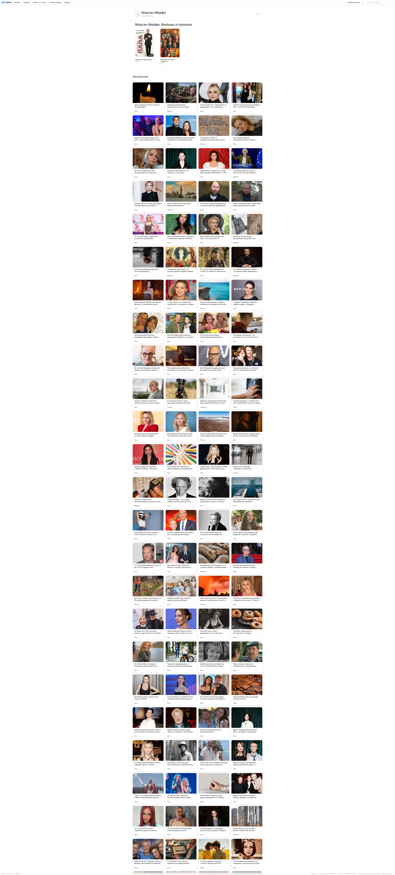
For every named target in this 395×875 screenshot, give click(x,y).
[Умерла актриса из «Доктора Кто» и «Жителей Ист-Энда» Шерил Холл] (214, 657)
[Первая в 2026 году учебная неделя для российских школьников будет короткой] (181, 591)
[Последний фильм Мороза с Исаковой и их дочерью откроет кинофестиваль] (181, 361)
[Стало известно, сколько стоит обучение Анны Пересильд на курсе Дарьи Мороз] (181, 689)
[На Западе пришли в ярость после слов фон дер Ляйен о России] (246, 163)
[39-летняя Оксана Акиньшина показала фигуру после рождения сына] (181, 821)
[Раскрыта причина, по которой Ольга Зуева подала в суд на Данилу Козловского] (246, 361)
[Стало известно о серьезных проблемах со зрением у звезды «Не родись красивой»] (181, 295)
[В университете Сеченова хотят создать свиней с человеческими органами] (214, 558)
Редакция (313, 873)
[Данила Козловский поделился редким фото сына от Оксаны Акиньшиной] (214, 492)
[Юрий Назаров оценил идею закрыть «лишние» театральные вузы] (181, 722)
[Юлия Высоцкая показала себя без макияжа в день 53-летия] (181, 426)
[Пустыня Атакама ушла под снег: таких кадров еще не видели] (214, 426)
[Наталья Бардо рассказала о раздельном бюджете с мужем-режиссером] (181, 328)
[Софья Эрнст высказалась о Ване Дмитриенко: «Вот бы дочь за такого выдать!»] (214, 459)
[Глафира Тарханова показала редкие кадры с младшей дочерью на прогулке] (246, 295)
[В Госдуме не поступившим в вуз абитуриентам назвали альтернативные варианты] (246, 492)
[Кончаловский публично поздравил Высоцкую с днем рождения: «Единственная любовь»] (148, 328)
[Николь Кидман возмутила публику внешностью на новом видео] (148, 393)
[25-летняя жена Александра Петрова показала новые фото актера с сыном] (214, 689)
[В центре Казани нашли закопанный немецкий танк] (246, 229)
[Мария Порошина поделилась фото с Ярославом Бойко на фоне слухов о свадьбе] (148, 130)
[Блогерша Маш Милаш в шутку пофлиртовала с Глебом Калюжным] (148, 755)
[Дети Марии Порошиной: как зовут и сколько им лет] (214, 229)
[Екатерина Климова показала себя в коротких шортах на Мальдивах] (148, 525)
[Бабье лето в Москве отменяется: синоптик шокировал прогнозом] (246, 459)
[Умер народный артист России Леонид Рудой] (148, 97)
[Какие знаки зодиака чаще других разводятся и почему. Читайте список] (214, 788)
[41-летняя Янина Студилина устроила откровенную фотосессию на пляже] (148, 229)
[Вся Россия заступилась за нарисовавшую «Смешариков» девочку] (181, 459)
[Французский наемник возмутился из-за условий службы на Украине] (181, 97)
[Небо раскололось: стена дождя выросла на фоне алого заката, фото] (214, 591)
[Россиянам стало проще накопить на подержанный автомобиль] (181, 854)
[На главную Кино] (8, 2)
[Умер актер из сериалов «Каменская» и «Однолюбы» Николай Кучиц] (246, 657)
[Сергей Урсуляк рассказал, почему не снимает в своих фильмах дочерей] (246, 558)
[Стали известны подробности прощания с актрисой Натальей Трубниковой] (246, 854)
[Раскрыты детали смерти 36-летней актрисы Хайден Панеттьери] (148, 426)
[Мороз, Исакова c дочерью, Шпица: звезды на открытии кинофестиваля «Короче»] (246, 788)
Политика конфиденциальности (346, 873)
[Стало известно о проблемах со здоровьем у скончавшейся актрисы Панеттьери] (214, 97)
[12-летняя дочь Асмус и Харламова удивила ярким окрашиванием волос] (148, 821)
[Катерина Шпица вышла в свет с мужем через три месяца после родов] (148, 722)
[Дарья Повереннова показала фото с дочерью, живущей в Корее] (246, 722)
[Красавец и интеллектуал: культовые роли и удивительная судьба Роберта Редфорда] (181, 755)
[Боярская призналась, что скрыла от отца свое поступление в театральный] (181, 163)
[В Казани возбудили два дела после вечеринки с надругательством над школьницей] (148, 262)
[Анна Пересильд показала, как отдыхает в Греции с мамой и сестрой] (246, 525)
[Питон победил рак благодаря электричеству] (246, 689)
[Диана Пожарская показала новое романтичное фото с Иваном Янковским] (246, 755)
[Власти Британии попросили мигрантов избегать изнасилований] (181, 196)
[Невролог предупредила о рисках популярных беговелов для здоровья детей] (181, 657)
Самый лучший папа (143, 59)
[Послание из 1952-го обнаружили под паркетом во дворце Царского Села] (214, 130)
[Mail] (3, 2)
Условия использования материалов (369, 873)
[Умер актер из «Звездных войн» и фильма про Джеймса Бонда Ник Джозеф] (148, 854)
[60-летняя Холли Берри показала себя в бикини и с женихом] (214, 755)
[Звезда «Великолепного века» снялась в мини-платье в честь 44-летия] (181, 624)
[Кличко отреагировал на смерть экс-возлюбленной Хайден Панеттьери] (181, 525)
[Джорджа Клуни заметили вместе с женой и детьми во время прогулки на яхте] (181, 558)
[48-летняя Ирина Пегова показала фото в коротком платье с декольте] (148, 163)
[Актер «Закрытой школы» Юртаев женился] (214, 722)
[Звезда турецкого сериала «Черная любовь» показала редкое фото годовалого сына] (148, 459)
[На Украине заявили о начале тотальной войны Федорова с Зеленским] (246, 262)
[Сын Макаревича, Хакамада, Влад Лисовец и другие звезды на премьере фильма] (214, 821)
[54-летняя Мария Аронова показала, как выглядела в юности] (214, 525)
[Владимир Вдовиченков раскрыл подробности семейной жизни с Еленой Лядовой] (181, 130)
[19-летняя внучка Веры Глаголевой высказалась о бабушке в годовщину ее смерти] (214, 328)
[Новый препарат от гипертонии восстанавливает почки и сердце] (246, 393)
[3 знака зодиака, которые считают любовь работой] (214, 854)
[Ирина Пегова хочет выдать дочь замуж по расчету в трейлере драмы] (246, 426)
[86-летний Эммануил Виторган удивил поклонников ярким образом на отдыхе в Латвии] (148, 361)
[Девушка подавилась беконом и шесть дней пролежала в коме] (214, 393)
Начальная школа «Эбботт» (167, 60)
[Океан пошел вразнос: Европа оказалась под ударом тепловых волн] (214, 295)
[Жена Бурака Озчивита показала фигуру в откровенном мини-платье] (148, 295)
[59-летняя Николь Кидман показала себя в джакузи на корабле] (148, 657)
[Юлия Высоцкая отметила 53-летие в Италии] (148, 689)
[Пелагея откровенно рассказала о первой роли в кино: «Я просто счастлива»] (246, 591)
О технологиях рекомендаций (327, 873)
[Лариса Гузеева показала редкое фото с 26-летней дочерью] (246, 97)
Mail (3, 873)
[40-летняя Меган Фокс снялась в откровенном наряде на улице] (181, 229)
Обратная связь (386, 873)
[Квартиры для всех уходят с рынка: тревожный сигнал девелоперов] (246, 821)
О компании (9, 873)
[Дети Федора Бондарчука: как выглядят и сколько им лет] (214, 361)
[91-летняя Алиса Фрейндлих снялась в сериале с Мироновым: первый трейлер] (214, 262)
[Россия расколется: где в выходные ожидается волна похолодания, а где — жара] (181, 393)
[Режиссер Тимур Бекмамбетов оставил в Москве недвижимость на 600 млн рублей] (214, 196)
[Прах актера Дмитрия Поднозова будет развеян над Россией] (246, 196)
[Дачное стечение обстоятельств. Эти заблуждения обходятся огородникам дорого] (148, 591)
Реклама (17, 873)
